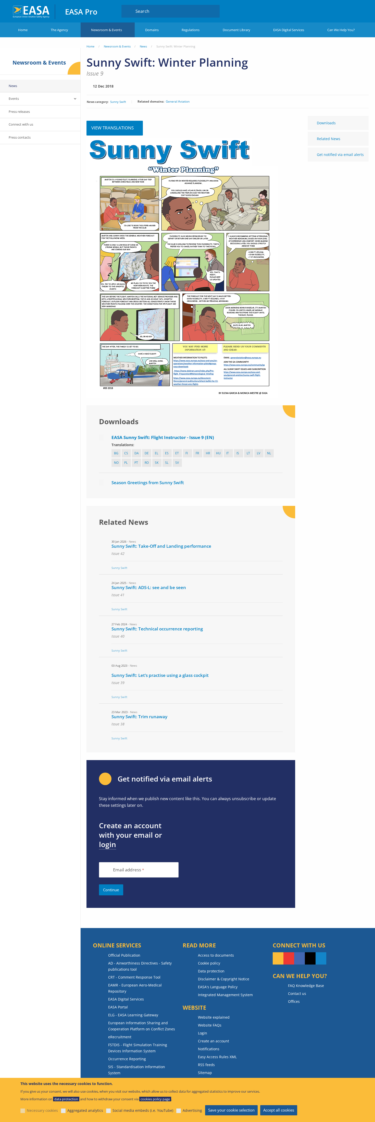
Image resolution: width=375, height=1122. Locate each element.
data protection (66, 1099)
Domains (152, 30)
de (147, 453)
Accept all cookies (278, 1110)
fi (186, 453)
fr (197, 453)
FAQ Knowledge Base (306, 985)
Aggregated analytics (85, 1110)
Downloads (326, 122)
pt (136, 462)
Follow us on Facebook (299, 958)
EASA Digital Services (288, 30)
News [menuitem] (13, 85)
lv (258, 453)
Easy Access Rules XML (217, 1056)
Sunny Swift (118, 101)
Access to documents (216, 955)
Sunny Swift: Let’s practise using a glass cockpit (160, 675)
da (136, 453)
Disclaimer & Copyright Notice (223, 979)
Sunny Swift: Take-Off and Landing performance (161, 546)
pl (126, 462)
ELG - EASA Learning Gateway (133, 1015)
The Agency (59, 30)
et (177, 453)
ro (147, 462)
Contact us (297, 993)
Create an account (213, 1041)
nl (269, 453)
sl (166, 462)
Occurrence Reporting (127, 1058)
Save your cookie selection (231, 1110)
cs (126, 453)
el (156, 453)
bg (116, 453)
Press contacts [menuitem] (20, 137)
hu (218, 453)
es (167, 453)
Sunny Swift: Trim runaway (139, 716)
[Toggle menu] (75, 99)
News (143, 46)
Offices (294, 1001)
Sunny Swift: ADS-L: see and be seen (148, 587)
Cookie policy (209, 963)
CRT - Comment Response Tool (134, 977)
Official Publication (124, 955)
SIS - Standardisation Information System (136, 1069)
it (227, 453)
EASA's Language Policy (218, 986)
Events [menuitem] (14, 98)
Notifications (208, 1048)
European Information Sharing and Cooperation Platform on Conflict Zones (141, 1025)
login (107, 844)
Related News (328, 138)
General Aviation (178, 101)
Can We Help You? (341, 30)
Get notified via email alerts (340, 154)
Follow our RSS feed (278, 958)
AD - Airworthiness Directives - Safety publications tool (140, 966)
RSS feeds (206, 1064)
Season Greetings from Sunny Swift (147, 482)
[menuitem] (335, 11)
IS (237, 453)
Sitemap (205, 1072)
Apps (317, 11)
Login (335, 11)
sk (156, 462)
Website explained (214, 1017)
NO (116, 462)
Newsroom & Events (106, 30)
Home (23, 30)
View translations (112, 128)
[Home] (31, 11)
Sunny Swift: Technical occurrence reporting (157, 629)
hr (208, 453)
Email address (127, 870)
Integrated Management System (225, 994)
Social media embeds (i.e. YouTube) (142, 1110)
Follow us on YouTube (288, 958)
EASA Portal (118, 1007)
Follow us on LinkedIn (321, 958)
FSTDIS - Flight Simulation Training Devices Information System (137, 1047)
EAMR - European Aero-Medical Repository (135, 988)
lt (248, 453)
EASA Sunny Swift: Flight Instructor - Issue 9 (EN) (162, 437)
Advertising (192, 1110)
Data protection (211, 971)
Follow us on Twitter (310, 958)
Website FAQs (209, 1025)
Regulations (190, 30)
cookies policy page (155, 1099)
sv (177, 462)
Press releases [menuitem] (19, 111)
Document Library (236, 30)
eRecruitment (119, 1036)
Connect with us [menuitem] (21, 124)
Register (354, 11)
